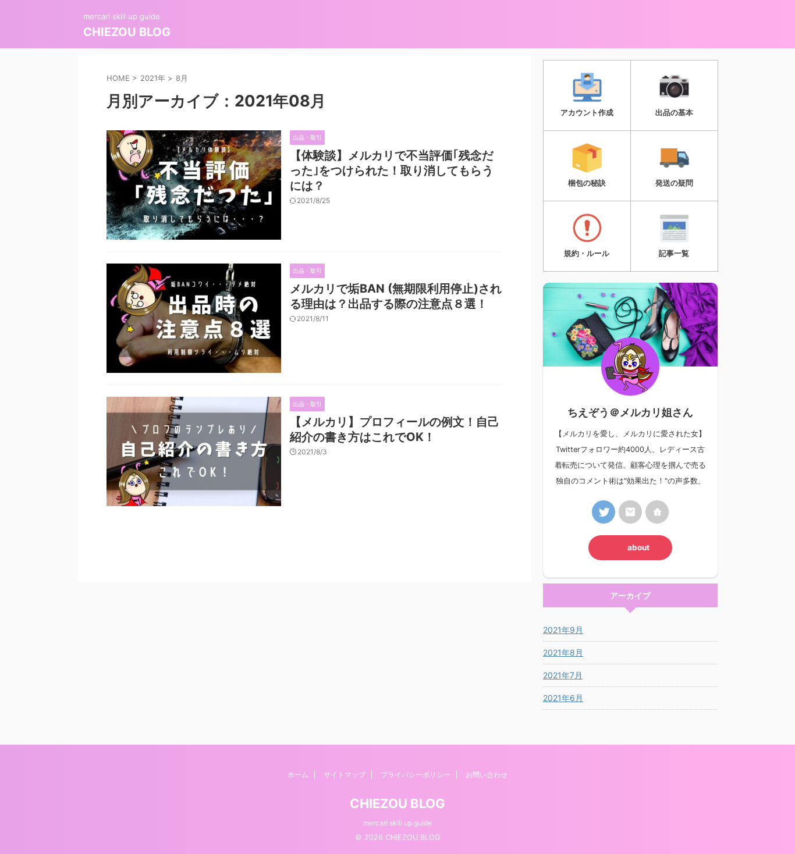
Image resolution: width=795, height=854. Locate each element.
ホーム (298, 774)
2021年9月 (563, 630)
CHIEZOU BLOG (127, 32)
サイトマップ (344, 774)
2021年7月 (563, 675)
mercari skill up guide (397, 823)
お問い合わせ (486, 774)
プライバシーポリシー (415, 774)
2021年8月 (563, 652)
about (638, 547)
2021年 (152, 78)
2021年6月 (563, 698)
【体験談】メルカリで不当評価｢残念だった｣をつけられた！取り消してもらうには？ (392, 170)
